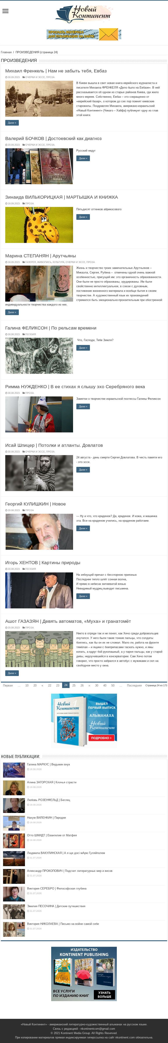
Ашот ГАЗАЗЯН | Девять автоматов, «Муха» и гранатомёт (68, 621)
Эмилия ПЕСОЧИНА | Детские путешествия (56, 906)
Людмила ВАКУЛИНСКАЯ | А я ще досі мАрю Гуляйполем (66, 853)
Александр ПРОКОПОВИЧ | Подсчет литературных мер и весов (69, 870)
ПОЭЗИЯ (30, 334)
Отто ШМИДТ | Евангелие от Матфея (52, 835)
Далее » (12, 122)
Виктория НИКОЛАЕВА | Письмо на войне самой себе (63, 923)
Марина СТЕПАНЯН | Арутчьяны (40, 255)
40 (104, 685)
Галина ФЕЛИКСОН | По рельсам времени (50, 327)
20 (35, 685)
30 (96, 685)
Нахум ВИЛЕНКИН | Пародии (46, 817)
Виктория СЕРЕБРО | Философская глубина (56, 888)
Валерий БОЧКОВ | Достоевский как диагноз (53, 138)
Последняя (134, 685)
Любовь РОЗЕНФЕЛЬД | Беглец (48, 800)
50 (112, 685)
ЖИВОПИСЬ (44, 262)
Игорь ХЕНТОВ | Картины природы (42, 562)
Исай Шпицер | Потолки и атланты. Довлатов (54, 445)
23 (57, 685)
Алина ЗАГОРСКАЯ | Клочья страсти (51, 782)
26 (82, 685)
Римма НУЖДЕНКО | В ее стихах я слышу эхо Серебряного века (75, 386)
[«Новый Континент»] (84, 13)
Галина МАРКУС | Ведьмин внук (48, 764)
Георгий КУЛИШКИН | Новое (35, 503)
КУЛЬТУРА (58, 262)
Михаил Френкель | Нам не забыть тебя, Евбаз (56, 70)
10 (26, 685)
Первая (8, 685)
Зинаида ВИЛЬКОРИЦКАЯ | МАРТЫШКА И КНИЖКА (61, 197)
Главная (6, 52)
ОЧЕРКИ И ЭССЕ (35, 77)
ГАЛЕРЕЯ (30, 262)
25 (73, 685)
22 (49, 685)
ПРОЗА (50, 77)
